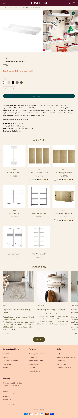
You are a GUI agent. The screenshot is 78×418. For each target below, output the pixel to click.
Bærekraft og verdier (10, 361)
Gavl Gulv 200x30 (14, 173)
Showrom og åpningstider (66, 357)
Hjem (6, 7)
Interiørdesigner (34, 371)
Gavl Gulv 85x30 (14, 254)
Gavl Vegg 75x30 (39, 213)
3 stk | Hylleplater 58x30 (63, 173)
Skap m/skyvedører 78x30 (63, 213)
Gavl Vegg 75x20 (39, 254)
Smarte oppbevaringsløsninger (51, 309)
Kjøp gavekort (33, 364)
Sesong (5, 367)
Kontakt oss (61, 361)
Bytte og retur (61, 364)
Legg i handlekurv (39, 96)
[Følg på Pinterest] (14, 405)
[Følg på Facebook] (4, 405)
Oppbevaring (41, 305)
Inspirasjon (7, 364)
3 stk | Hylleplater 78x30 (39, 173)
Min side (6, 354)
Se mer (39, 339)
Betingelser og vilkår (64, 367)
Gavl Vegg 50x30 (14, 213)
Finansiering (33, 357)
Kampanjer (33, 367)
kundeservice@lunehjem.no (13, 394)
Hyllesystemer (15, 7)
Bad (4, 305)
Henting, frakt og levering (38, 354)
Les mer (6, 333)
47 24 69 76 (7, 399)
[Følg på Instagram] (9, 405)
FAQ (58, 354)
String (5, 58)
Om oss (5, 357)
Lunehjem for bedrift (36, 361)
